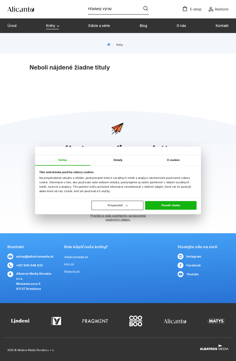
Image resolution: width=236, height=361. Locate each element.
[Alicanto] (175, 321)
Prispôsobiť (115, 205)
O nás (181, 26)
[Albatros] (56, 321)
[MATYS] (216, 321)
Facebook (193, 265)
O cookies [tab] (173, 160)
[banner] (28, 9)
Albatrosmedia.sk (76, 257)
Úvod (11, 26)
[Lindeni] (20, 321)
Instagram (193, 256)
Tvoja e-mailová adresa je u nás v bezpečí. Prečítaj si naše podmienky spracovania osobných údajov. (118, 215)
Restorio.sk (72, 271)
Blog (143, 26)
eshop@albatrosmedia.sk (34, 256)
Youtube (192, 274)
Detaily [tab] (118, 160)
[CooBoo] (136, 321)
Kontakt (222, 26)
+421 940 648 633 (29, 265)
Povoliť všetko (171, 205)
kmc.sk (69, 264)
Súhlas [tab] (62, 160)
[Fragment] (95, 321)
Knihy (51, 26)
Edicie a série (99, 26)
